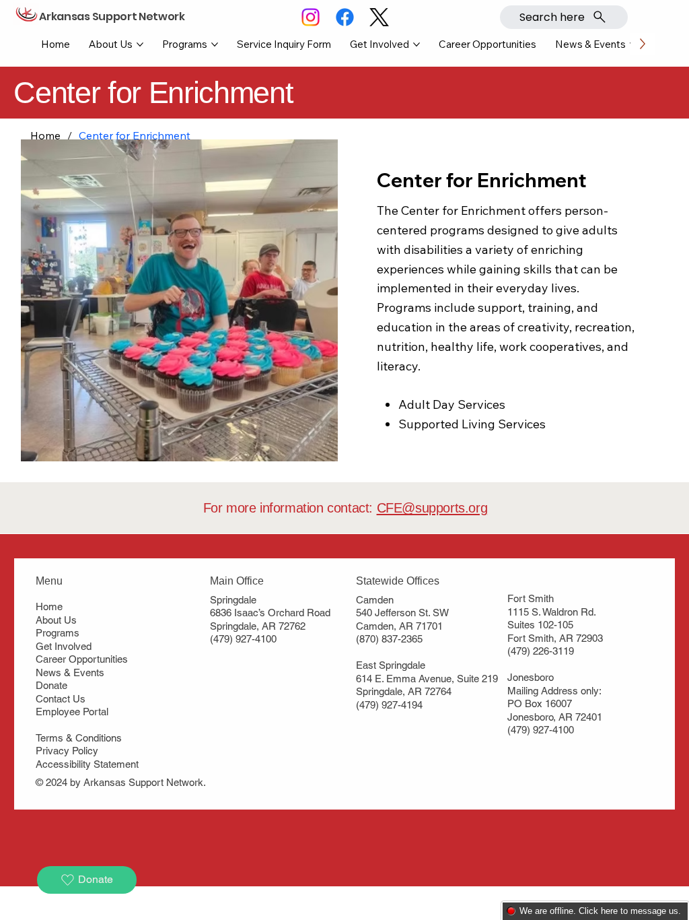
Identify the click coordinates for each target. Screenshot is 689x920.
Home (49, 606)
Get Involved (64, 646)
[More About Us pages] (140, 44)
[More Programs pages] (214, 44)
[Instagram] (310, 17)
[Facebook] (345, 17)
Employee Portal (72, 711)
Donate (51, 685)
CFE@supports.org (432, 507)
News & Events (70, 672)
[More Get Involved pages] (416, 44)
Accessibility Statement (87, 764)
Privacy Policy (67, 750)
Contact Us (60, 698)
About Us (56, 620)
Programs (57, 632)
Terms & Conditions (79, 738)
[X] (379, 17)
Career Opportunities (82, 659)
